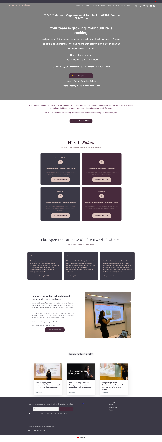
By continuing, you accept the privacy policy (54, 413)
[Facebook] (136, 5)
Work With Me (113, 407)
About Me (112, 402)
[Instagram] (147, 5)
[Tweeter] (140, 5)
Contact (111, 410)
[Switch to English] (83, 403)
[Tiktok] (154, 5)
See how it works (60, 180)
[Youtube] (143, 5)
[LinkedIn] (151, 5)
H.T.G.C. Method (113, 405)
